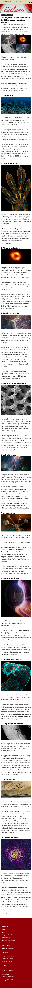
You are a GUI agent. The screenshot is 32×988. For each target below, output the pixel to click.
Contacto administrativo (8, 956)
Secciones (5, 926)
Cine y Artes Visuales (6, 14)
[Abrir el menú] (30, 10)
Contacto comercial (7, 961)
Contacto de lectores (7, 958)
